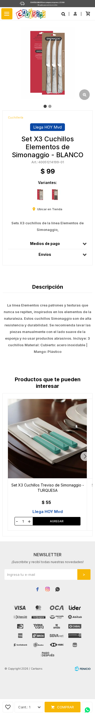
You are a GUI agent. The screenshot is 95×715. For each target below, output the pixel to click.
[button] (85, 456)
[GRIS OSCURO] (54, 194)
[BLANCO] (40, 194)
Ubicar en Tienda (49, 209)
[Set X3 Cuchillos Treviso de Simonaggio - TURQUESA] (47, 439)
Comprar (65, 707)
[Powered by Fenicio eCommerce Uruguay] (83, 669)
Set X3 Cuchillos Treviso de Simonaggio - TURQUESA (47, 488)
